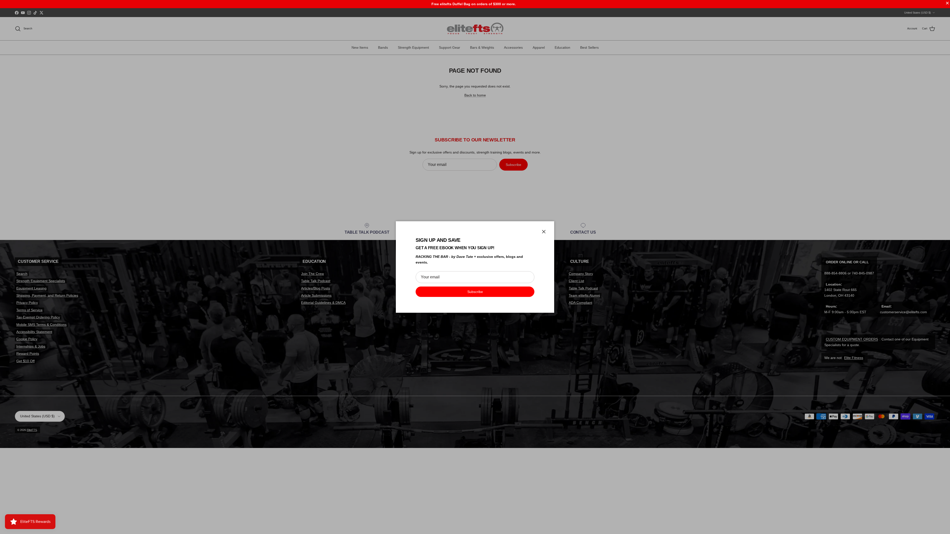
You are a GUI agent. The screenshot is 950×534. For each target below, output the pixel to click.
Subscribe (475, 292)
